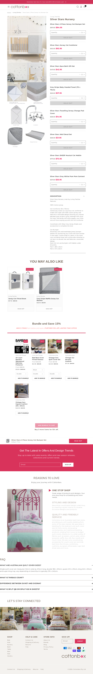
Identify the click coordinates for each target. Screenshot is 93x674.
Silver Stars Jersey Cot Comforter (63, 45)
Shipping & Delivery (32, 642)
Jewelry (9, 656)
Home (9, 12)
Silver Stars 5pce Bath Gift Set (62, 66)
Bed (8, 640)
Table (9, 649)
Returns (28, 644)
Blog (45, 644)
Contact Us (29, 640)
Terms (46, 649)
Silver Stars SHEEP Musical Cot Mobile (65, 155)
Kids (8, 642)
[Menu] (8, 6)
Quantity (54, 53)
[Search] (77, 7)
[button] (68, 196)
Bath (9, 647)
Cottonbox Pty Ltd (79, 669)
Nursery (10, 644)
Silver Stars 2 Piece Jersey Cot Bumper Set (35, 12)
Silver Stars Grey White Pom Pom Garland (67, 176)
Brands (46, 642)
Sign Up (68, 464)
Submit (80, 641)
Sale (8, 654)
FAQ (26, 647)
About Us (47, 640)
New (8, 651)
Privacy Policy (48, 647)
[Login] (81, 7)
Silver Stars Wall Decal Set (61, 134)
